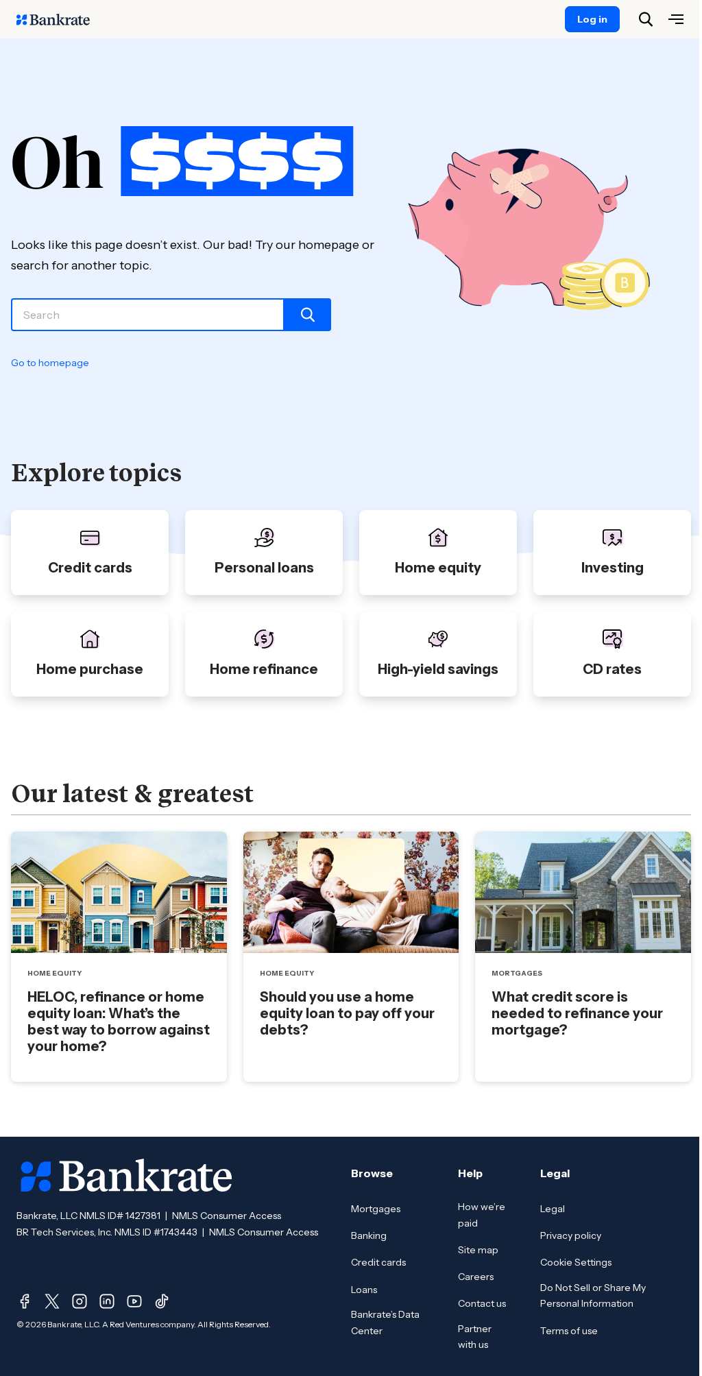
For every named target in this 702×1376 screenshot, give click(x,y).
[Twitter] (52, 1301)
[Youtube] (134, 1301)
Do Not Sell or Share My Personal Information (593, 1295)
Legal (552, 1209)
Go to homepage (50, 363)
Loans (364, 1289)
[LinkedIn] (107, 1301)
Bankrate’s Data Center (385, 1322)
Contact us (482, 1303)
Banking (369, 1235)
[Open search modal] (646, 19)
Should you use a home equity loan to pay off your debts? (347, 1013)
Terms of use (569, 1331)
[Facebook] (24, 1301)
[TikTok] (162, 1301)
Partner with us (475, 1337)
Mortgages (375, 1209)
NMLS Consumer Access (226, 1215)
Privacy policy (570, 1235)
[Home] (60, 19)
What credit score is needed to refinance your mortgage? (577, 1013)
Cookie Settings (576, 1262)
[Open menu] (676, 19)
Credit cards (378, 1262)
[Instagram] (79, 1301)
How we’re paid (481, 1214)
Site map (478, 1250)
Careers (476, 1276)
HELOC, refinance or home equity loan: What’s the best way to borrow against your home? (118, 1021)
